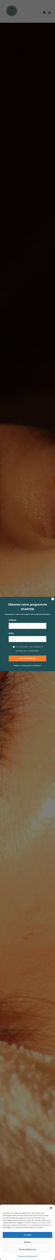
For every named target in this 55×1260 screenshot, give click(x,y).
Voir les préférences (27, 1249)
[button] (51, 1208)
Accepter (28, 1235)
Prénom (12, 620)
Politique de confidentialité (27, 1256)
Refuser (27, 1242)
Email (11, 633)
